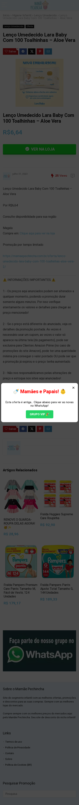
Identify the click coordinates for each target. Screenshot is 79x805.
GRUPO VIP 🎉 (39, 414)
